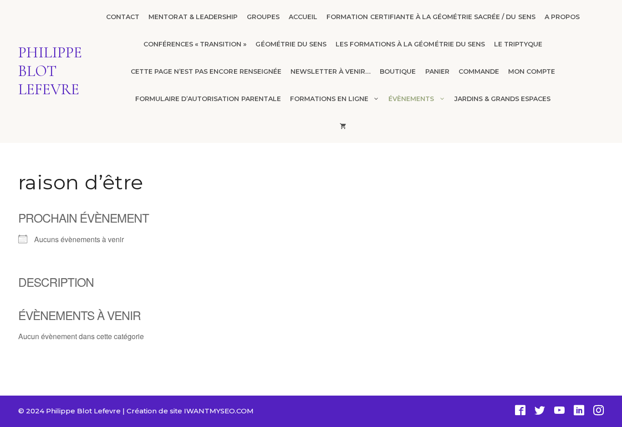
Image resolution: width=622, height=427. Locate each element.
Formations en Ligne (329, 99)
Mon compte (531, 71)
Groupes (263, 17)
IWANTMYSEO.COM (219, 411)
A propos (562, 17)
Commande (479, 71)
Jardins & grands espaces (502, 99)
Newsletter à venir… (331, 71)
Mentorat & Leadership (193, 17)
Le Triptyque (518, 44)
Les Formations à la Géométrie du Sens (410, 44)
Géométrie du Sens (290, 44)
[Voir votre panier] (343, 126)
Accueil (303, 17)
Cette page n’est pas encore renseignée (206, 71)
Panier (437, 71)
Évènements (411, 99)
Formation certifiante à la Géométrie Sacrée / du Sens (430, 17)
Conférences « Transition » (195, 44)
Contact (122, 17)
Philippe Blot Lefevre (50, 71)
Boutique (398, 71)
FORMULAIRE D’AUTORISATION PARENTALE (208, 99)
